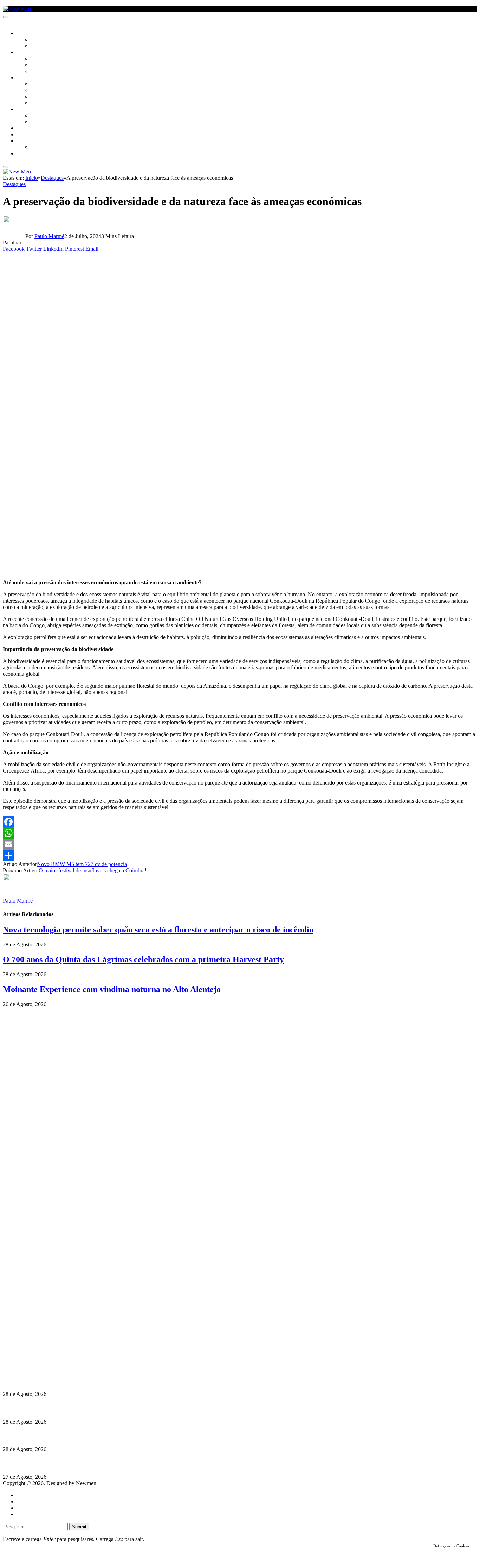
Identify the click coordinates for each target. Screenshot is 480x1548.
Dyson (38, 84)
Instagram (39, 1348)
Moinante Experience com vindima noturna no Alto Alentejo (112, 989)
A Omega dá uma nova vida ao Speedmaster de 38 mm (67, 1463)
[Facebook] (240, 821)
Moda (37, 90)
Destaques (14, 184)
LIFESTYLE (28, 78)
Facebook (39, 1354)
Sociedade (29, 33)
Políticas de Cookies (45, 1367)
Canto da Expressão (54, 46)
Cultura (27, 52)
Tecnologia (44, 103)
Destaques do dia (36, 1514)
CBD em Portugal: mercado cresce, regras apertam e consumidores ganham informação (107, 1408)
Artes (37, 59)
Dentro (39, 115)
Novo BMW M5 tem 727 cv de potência (82, 864)
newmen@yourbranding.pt (58, 1335)
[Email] (240, 844)
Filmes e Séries (48, 65)
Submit (79, 1526)
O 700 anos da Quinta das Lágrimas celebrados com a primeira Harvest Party (143, 959)
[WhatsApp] (240, 833)
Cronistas (42, 40)
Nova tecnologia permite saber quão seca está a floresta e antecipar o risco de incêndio (158, 929)
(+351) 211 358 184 (50, 1341)
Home (24, 1495)
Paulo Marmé (49, 236)
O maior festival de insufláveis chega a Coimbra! (93, 870)
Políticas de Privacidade (49, 1360)
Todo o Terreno (49, 147)
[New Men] (17, 9)
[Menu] (5, 17)
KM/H (22, 134)
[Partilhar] (240, 855)
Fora (37, 122)
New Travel (30, 153)
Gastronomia (33, 128)
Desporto (28, 141)
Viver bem (42, 96)
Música (39, 71)
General (25, 1501)
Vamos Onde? (32, 109)
